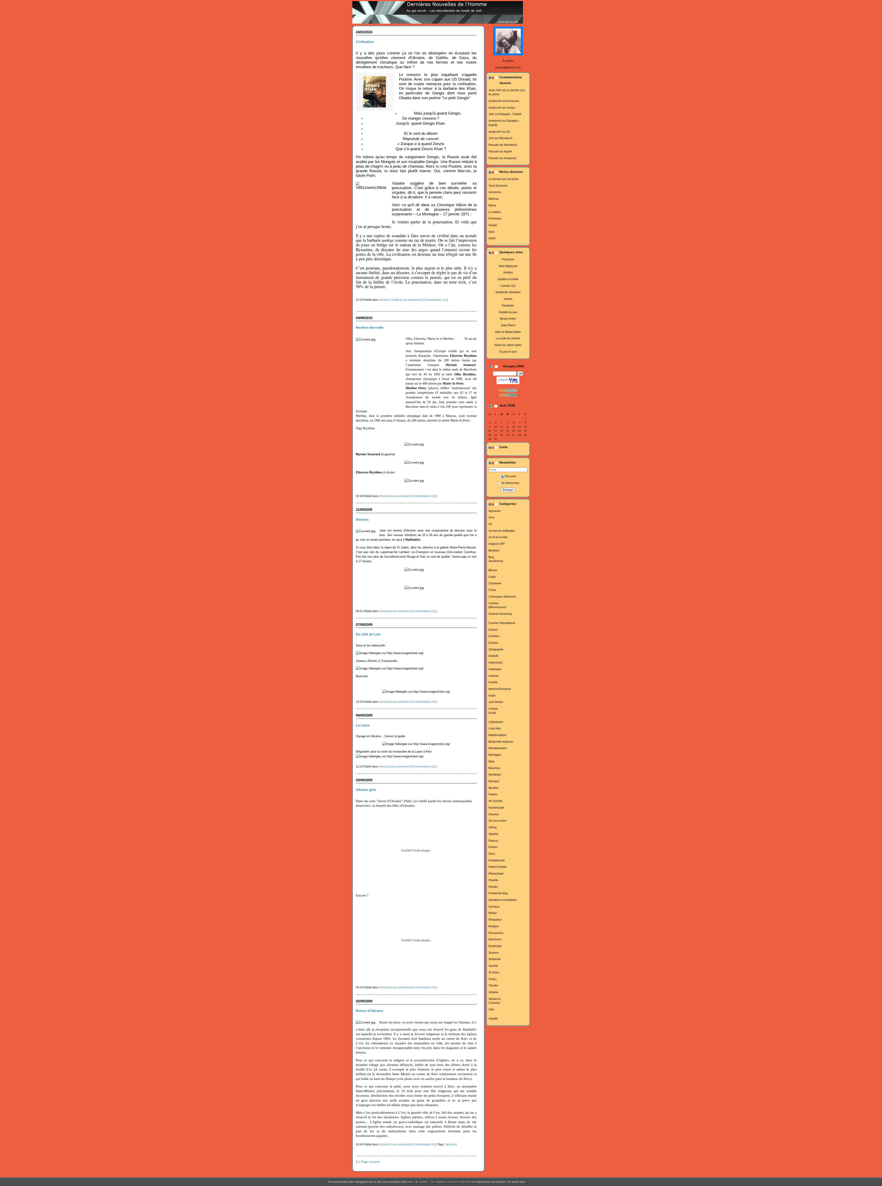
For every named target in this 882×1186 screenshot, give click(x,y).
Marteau (494, 198)
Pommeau (495, 218)
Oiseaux (494, 814)
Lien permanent (412, 299)
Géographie (496, 649)
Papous (493, 840)
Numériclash (496, 807)
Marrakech (505, 138)
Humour (494, 675)
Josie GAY (495, 90)
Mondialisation (498, 748)
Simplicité (495, 959)
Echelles (494, 636)
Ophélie (493, 834)
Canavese (495, 583)
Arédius (508, 272)
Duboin (493, 629)
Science (494, 952)
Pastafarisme (497, 860)
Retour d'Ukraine (369, 1011)
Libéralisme (496, 722)
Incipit (492, 712)
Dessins (362, 519)
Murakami (495, 774)
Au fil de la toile (498, 537)
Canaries (494, 1002)
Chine (492, 590)
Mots (492, 761)
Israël (492, 238)
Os (508, 131)
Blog (491, 557)
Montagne (495, 754)
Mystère (493, 788)
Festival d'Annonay (500, 613)
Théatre (493, 985)
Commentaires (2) (424, 496)
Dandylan (508, 305)
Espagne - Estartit (510, 114)
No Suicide (495, 801)
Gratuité (493, 656)
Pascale (494, 144)
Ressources (496, 933)
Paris (492, 853)
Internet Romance (500, 689)
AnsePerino (496, 561)
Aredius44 (495, 101)
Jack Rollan (496, 702)
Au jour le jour (508, 351)
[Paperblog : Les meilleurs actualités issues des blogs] (508, 384)
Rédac (493, 913)
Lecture (493, 708)
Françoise (508, 259)
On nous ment (497, 820)
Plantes (493, 886)
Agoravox (494, 511)
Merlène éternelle (369, 327)
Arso (491, 517)
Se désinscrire (510, 483)
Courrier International (502, 623)
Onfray (493, 827)
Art (490, 524)
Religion (494, 926)
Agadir (508, 151)
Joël (491, 114)
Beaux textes (508, 318)
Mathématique (497, 735)
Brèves (493, 570)
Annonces (512, 101)
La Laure (363, 725)
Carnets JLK (508, 285)
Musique (494, 781)
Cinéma (493, 603)
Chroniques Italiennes (502, 596)
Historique (495, 669)
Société (493, 965)
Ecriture (493, 642)
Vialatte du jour (508, 312)
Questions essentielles (503, 900)
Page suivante (370, 1162)
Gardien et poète (508, 279)
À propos (508, 60)
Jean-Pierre (508, 325)
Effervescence (497, 607)
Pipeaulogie (496, 873)
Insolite (493, 682)
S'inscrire (510, 476)
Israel (492, 695)
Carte (503, 447)
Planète (493, 880)
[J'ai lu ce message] (877, 1182)
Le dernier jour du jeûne (504, 179)
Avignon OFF (497, 543)
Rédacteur (495, 919)
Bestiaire (494, 550)
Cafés (492, 577)
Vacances (495, 999)
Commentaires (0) (424, 701)
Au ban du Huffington (502, 530)
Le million (495, 212)
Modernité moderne (501, 741)
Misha (492, 205)
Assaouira (510, 158)
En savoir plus (516, 1181)
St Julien (494, 972)
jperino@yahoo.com (508, 67)
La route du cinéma (508, 338)
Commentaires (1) (435, 299)
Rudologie (495, 946)
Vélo (491, 1009)
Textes (493, 979)
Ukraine (493, 992)
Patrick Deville (497, 866)
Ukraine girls (366, 790)
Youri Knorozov (498, 185)
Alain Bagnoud (508, 266)
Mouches (494, 768)
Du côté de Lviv (368, 634)
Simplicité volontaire (508, 292)
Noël (492, 231)
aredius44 (495, 131)
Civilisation (365, 42)
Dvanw (508, 299)
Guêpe (511, 107)
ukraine (450, 1144)
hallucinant (495, 662)
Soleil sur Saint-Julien (508, 345)
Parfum (493, 847)
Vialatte (493, 1018)
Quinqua (494, 906)
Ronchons (495, 939)
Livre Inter (495, 728)
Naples (493, 794)
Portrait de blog (498, 893)
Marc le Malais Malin (508, 332)
